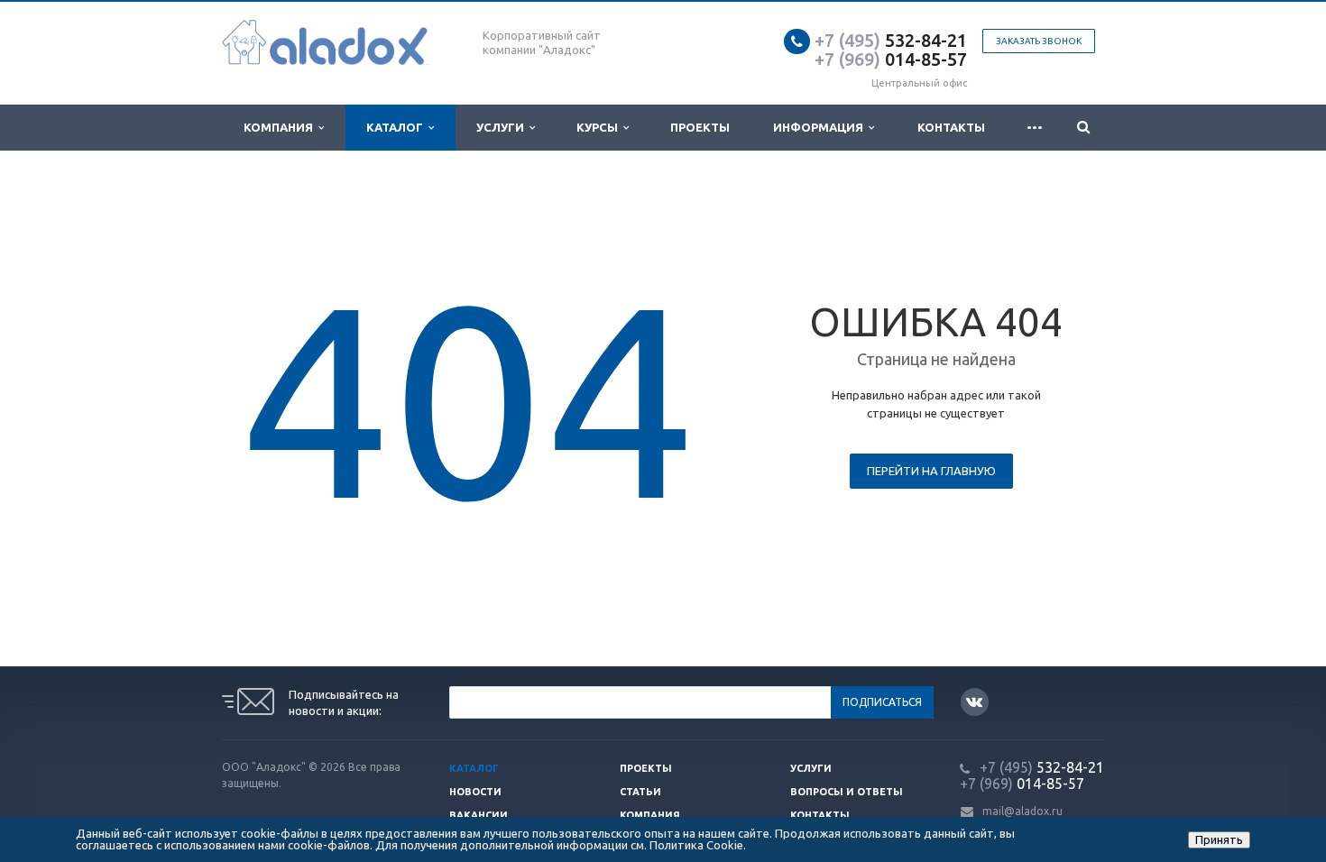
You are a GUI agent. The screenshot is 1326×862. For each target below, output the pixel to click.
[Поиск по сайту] (1083, 128)
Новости (475, 791)
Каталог (397, 127)
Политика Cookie (696, 845)
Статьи (640, 791)
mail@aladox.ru (1022, 811)
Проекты (700, 127)
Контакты (951, 127)
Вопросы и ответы (846, 791)
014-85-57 (891, 59)
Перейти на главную (931, 470)
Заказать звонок (1039, 41)
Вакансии (478, 815)
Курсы (599, 127)
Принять (1219, 839)
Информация (821, 127)
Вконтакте (975, 702)
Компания (281, 127)
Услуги (502, 127)
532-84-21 (891, 40)
